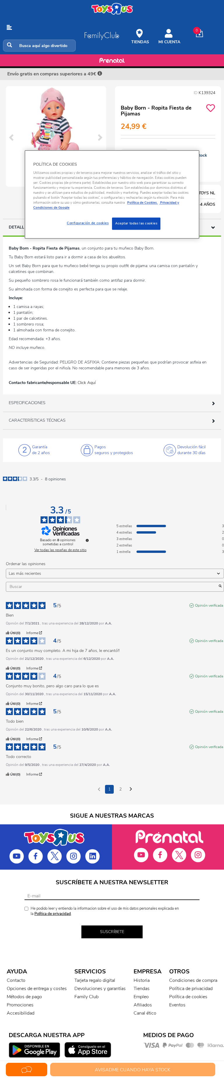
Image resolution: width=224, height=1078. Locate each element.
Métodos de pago (24, 997)
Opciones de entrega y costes (37, 988)
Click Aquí (87, 382)
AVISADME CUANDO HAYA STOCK (132, 1070)
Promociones (20, 1005)
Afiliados (143, 1005)
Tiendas (142, 988)
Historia (142, 980)
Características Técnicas (37, 420)
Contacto (16, 980)
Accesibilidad (20, 1013)
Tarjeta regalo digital (94, 980)
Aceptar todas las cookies (136, 223)
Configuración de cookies (88, 223)
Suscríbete (112, 932)
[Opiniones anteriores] (99, 789)
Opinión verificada (209, 605)
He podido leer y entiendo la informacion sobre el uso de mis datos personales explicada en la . (105, 911)
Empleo (141, 997)
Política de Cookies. (142, 202)
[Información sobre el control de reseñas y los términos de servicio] (87, 540)
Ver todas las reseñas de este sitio (60, 550)
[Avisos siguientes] (131, 789)
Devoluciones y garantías (100, 988)
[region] (112, 194)
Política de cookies (188, 997)
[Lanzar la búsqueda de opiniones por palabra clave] (220, 587)
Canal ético (145, 1013)
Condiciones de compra (193, 980)
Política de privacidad (52, 913)
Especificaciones (27, 403)
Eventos (177, 1005)
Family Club (86, 997)
